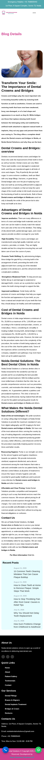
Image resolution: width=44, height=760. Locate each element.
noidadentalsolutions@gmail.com (20, 731)
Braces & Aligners (12, 700)
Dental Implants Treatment (15, 704)
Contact (8, 685)
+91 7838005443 (30, 2)
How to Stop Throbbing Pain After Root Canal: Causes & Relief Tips (27, 602)
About (7, 672)
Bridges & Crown (12, 709)
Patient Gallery (11, 676)
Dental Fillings (11, 696)
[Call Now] (5, 750)
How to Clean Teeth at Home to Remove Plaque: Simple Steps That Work (27, 588)
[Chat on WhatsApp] (38, 750)
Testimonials (10, 681)
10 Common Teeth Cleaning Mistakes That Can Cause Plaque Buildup (27, 574)
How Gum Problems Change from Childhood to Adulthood (27, 625)
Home (3, 37)
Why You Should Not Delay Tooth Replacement (26, 614)
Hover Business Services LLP (22, 757)
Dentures (8, 713)
